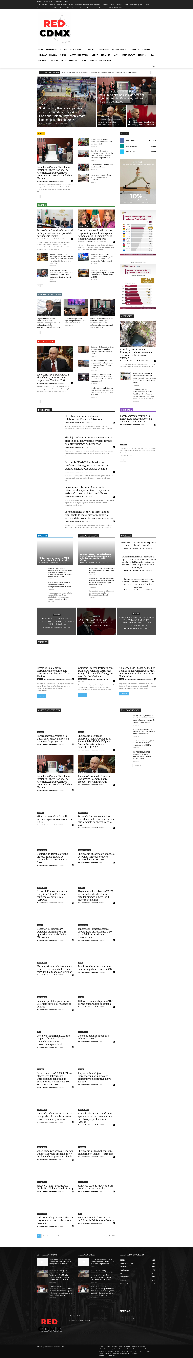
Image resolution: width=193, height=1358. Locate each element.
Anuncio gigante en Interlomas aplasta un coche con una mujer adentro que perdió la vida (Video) (96, 557)
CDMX (101, 88)
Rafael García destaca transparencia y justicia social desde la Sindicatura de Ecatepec (102, 570)
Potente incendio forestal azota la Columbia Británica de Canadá (96, 1219)
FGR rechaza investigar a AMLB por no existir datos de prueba (54, 559)
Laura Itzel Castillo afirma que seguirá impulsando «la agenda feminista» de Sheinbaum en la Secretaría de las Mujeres (95, 234)
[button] (153, 65)
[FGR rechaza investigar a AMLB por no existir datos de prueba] (55, 552)
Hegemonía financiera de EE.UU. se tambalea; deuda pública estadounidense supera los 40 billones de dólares (96, 895)
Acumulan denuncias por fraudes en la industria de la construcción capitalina (144, 731)
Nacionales (82, 1147)
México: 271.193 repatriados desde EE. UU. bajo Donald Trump (55, 1187)
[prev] (149, 72)
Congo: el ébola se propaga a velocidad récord (93, 1037)
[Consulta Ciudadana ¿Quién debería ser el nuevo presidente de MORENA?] (125, 743)
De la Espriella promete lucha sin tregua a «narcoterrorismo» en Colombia (55, 1220)
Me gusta (152, 140)
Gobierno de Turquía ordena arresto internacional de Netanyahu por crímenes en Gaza (52, 858)
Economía (132, 119)
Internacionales (104, 116)
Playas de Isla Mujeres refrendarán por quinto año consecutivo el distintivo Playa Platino (53, 672)
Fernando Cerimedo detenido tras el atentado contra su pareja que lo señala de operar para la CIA (96, 820)
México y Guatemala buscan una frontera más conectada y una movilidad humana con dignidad (55, 969)
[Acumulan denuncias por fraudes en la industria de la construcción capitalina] (125, 732)
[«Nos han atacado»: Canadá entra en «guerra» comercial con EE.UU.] (141, 116)
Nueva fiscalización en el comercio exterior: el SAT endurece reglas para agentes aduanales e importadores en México (144, 378)
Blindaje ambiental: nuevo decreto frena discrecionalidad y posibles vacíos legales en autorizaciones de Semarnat (88, 440)
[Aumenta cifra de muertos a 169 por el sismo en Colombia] (96, 1174)
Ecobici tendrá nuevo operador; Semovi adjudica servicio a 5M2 (101, 142)
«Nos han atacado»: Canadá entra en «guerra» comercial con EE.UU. (55, 819)
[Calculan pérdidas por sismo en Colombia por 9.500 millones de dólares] (55, 989)
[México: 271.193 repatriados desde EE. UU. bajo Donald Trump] (55, 1174)
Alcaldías (43, 105)
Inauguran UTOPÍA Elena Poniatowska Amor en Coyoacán (101, 177)
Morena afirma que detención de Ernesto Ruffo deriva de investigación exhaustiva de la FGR (59, 584)
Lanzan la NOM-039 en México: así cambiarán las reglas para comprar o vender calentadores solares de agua (86, 465)
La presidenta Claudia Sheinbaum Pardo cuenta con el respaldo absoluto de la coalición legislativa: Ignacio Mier (61, 274)
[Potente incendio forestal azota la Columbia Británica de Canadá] (96, 1205)
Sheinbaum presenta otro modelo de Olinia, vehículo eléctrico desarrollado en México (96, 857)
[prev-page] (38, 196)
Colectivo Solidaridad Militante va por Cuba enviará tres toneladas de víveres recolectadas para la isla (53, 1040)
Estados (40, 925)
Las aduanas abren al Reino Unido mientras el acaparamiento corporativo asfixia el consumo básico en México (87, 490)
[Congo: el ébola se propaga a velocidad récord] (96, 1024)
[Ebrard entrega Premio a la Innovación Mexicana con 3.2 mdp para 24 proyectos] (138, 436)
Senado (40, 226)
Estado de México (84, 1109)
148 (58, 1236)
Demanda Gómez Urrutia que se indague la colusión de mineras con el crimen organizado (54, 1116)
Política (81, 997)
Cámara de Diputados (44, 315)
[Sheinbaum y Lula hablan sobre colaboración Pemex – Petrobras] (49, 423)
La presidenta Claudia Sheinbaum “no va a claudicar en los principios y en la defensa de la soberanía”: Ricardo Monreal (48, 322)
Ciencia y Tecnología (84, 850)
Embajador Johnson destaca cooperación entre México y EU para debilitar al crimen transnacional (95, 933)
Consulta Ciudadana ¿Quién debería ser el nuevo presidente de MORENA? (143, 743)
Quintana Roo (83, 679)
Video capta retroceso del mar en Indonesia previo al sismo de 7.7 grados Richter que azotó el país (55, 1154)
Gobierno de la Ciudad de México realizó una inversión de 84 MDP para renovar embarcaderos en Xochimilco (137, 672)
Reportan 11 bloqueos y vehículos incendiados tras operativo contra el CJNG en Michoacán (52, 933)
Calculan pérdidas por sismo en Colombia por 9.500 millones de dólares (54, 1004)
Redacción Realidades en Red (47, 181)
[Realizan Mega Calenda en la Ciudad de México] (83, 167)
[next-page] (41, 196)
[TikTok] (127, 1318)
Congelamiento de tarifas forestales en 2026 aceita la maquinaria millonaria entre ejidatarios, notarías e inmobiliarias (89, 515)
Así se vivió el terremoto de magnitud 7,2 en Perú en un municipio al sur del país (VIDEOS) (52, 895)
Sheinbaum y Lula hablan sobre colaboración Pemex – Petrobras (95, 1152)
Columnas (123, 346)
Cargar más (137, 765)
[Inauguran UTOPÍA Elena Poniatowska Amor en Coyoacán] (83, 178)
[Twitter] (133, 1318)
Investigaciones (83, 812)
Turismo (40, 679)
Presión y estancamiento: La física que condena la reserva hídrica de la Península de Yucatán (136, 353)
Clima (80, 1214)
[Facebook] (122, 1318)
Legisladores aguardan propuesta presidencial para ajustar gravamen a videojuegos (75, 321)
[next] (152, 72)
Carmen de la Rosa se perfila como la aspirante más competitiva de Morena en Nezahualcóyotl (101, 593)
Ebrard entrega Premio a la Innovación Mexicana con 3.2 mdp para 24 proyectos (136, 419)
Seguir (153, 146)
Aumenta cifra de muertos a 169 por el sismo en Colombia (95, 1187)
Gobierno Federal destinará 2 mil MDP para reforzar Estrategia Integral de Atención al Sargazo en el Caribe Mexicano (96, 672)
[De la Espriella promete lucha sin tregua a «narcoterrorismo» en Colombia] (55, 1205)
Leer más (41, 696)
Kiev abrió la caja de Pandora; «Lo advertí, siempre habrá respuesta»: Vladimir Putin (53, 377)
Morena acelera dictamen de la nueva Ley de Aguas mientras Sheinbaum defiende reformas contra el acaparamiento (101, 322)
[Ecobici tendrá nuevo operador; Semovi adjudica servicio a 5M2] (83, 142)
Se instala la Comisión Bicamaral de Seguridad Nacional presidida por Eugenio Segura (55, 233)
